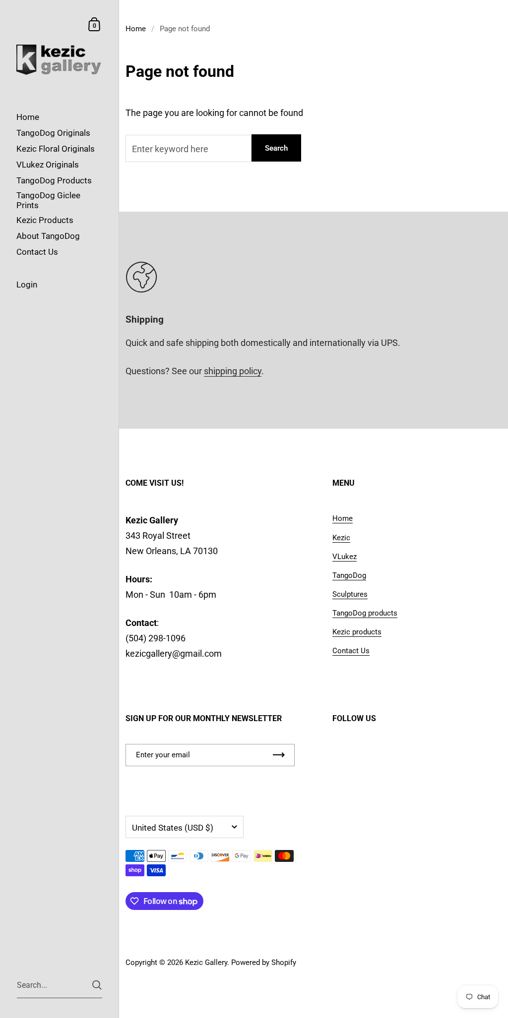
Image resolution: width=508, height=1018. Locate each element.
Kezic (341, 537)
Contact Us (351, 650)
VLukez (344, 556)
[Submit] (97, 985)
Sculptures (350, 594)
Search (276, 148)
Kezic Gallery (206, 962)
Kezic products (356, 631)
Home (136, 28)
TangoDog (349, 575)
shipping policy (232, 371)
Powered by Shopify (263, 962)
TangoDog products (364, 613)
